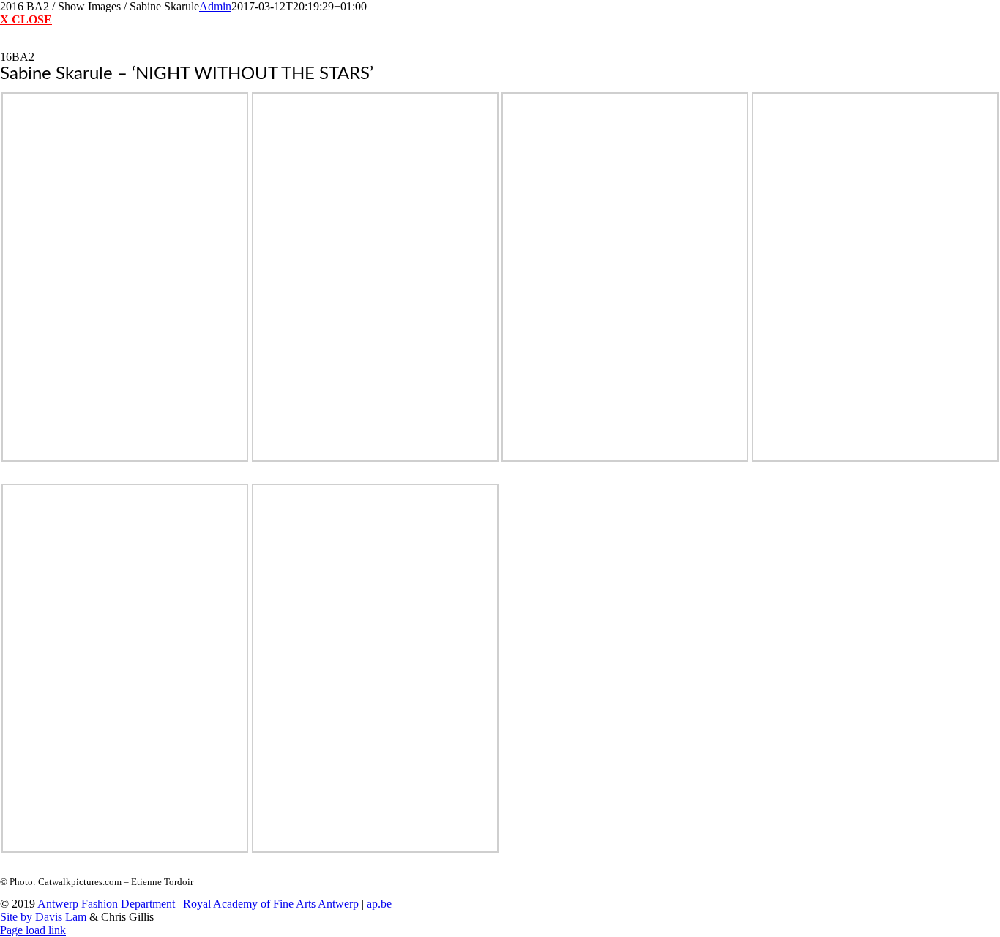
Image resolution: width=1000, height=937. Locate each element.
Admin (215, 6)
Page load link (33, 930)
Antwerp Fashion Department (106, 903)
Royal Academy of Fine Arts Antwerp (271, 903)
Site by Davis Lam (43, 917)
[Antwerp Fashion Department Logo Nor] (500, 43)
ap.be (379, 903)
